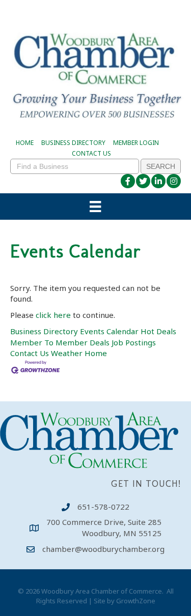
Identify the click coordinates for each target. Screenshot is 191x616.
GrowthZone (135, 600)
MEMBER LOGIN (136, 142)
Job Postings (134, 342)
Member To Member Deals (60, 342)
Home (96, 353)
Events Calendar (109, 331)
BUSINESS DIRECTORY (73, 142)
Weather (67, 353)
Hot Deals (158, 331)
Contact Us (29, 353)
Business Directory (44, 331)
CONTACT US (91, 153)
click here (53, 315)
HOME (25, 142)
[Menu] (95, 206)
